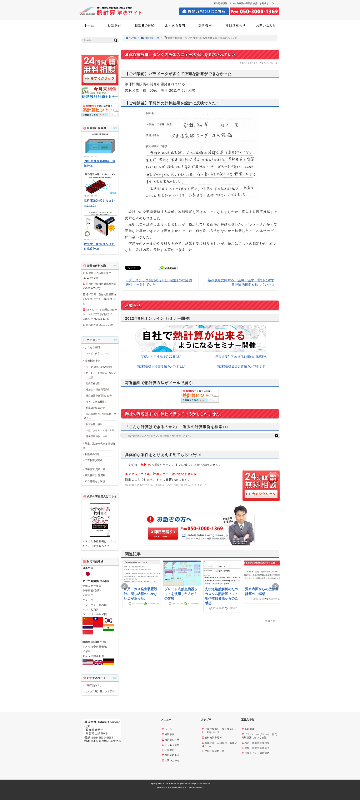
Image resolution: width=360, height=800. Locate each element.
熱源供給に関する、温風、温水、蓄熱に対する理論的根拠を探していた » (241, 282)
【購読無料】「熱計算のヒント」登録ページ (219, 731)
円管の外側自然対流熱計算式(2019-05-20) (99, 286)
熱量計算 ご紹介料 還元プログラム (219, 744)
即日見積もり (236, 25)
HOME (133, 37)
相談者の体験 (145, 25)
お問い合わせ (266, 25)
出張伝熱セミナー (95, 685)
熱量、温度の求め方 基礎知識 (99, 446)
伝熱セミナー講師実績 (257, 753)
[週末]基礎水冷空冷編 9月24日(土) (161, 366)
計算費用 (205, 25)
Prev (124, 586)
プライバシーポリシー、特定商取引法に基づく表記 (259, 736)
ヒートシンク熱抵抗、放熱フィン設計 (100, 375)
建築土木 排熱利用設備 (98, 389)
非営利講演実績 (93, 460)
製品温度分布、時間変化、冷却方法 (100, 415)
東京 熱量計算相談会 (257, 742)
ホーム (89, 25)
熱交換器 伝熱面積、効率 (99, 395)
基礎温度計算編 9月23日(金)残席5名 (241, 356)
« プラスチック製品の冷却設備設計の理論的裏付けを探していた (159, 282)
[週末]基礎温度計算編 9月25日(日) (241, 366)
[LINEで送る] (168, 267)
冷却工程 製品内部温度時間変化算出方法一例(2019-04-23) (99, 299)
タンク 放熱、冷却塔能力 (99, 367)
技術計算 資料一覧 (95, 469)
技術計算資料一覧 (215, 751)
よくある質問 (175, 25)
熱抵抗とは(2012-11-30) (100, 324)
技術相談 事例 (92, 360)
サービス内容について (97, 353)
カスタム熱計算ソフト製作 (100, 691)
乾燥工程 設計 (93, 383)
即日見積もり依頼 (95, 481)
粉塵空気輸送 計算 (95, 407)
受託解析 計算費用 (95, 475)
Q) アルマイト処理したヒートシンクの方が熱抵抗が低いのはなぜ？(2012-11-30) (100, 314)
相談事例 (114, 25)
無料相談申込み (213, 737)
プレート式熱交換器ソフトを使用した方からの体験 (181, 593)
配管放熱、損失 (94, 424)
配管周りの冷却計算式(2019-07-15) (97, 275)
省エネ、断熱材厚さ (96, 401)
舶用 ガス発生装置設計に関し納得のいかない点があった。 (140, 593)
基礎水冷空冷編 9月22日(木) (161, 356)
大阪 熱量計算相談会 (257, 748)
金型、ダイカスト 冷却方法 (100, 430)
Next (275, 586)
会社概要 (250, 729)
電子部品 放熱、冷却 (96, 436)
